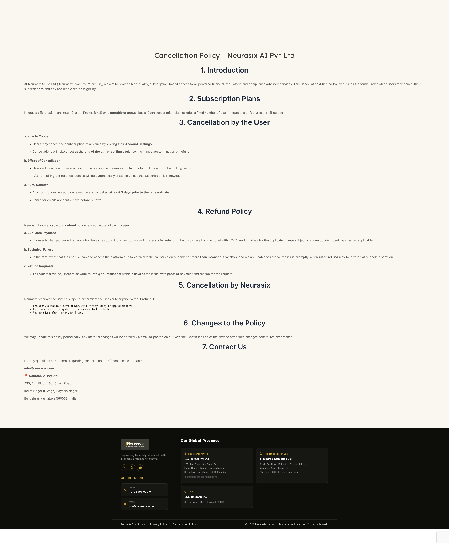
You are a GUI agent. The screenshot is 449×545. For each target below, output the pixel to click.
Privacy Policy (158, 524)
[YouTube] (140, 467)
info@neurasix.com (141, 506)
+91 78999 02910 (140, 491)
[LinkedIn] (124, 467)
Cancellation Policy (184, 524)
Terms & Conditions (133, 524)
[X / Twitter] (132, 467)
